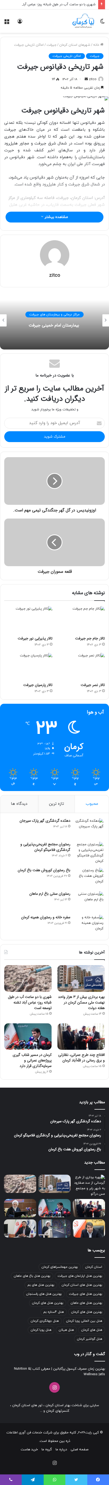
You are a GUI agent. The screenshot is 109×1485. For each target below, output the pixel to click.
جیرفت (51, 45)
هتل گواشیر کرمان (89, 1339)
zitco (92, 79)
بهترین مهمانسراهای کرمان (60, 1267)
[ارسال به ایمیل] (86, 79)
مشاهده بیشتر (55, 217)
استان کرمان (93, 1267)
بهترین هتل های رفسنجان (44, 1294)
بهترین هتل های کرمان (47, 1303)
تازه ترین (56, 804)
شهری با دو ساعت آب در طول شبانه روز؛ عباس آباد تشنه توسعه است (30, 1002)
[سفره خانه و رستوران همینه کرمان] (88, 925)
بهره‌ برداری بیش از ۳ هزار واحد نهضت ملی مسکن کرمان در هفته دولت (81, 1002)
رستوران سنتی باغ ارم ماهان (49, 894)
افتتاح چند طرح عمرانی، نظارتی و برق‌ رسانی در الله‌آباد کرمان (81, 1057)
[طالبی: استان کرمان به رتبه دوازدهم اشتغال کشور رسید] (89, 1228)
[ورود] (19, 23)
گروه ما (47, 1449)
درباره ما (61, 1449)
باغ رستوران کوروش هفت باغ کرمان (44, 870)
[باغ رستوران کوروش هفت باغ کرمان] (88, 878)
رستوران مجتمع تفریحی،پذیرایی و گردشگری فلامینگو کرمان (45, 847)
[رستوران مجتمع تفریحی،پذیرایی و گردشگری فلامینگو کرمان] (88, 853)
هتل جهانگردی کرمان (45, 1321)
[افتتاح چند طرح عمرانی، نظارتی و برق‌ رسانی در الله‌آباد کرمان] (81, 1036)
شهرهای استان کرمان (74, 45)
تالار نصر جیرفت (93, 685)
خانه (96, 45)
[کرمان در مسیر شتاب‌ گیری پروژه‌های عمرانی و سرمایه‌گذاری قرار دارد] (28, 1036)
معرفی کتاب (40, 1368)
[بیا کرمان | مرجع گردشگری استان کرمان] (83, 21)
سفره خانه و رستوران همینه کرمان (45, 917)
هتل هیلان (66, 1330)
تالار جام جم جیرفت (90, 638)
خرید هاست (29, 1449)
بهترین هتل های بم (41, 1285)
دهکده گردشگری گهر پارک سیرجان (45, 821)
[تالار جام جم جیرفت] (81, 619)
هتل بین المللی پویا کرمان (84, 1321)
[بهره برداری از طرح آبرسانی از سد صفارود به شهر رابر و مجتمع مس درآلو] (89, 1186)
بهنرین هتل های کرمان (86, 1312)
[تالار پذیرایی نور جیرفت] (28, 619)
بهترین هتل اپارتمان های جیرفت (80, 1276)
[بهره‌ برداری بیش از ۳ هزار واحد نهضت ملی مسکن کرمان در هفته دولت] (81, 978)
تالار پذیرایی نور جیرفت (35, 638)
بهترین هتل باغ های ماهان (32, 1276)
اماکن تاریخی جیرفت (29, 45)
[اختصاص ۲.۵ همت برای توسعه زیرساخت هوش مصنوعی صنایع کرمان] (20, 1228)
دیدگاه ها (19, 804)
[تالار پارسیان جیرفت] (28, 666)
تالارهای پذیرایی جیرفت (25, 314)
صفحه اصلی (79, 1449)
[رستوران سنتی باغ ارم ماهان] (88, 901)
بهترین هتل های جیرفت (85, 1294)
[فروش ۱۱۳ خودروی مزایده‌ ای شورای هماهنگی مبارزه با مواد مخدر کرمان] (20, 1208)
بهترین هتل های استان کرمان (82, 1285)
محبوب (92, 804)
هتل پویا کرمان (41, 1330)
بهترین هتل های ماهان (86, 1303)
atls (102, 1374)
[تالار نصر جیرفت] (81, 666)
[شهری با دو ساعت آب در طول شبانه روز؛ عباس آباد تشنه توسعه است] (28, 978)
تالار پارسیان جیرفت (37, 685)
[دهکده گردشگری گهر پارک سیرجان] (88, 828)
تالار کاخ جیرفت (24, 325)
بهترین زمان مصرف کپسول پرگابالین (78, 1368)
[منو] (6, 23)
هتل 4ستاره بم (53, 1312)
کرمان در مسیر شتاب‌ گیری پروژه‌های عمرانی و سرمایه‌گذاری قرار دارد (32, 1060)
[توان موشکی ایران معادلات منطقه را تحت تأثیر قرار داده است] (54, 1228)
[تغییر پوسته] (102, 23)
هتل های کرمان (91, 1330)
